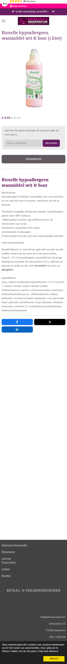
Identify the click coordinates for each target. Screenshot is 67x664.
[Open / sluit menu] (3, 21)
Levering (6, 558)
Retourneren (8, 552)
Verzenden (51, 143)
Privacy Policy (9, 562)
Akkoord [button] (54, 658)
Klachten (6, 576)
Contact (6, 569)
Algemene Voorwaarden (14, 545)
